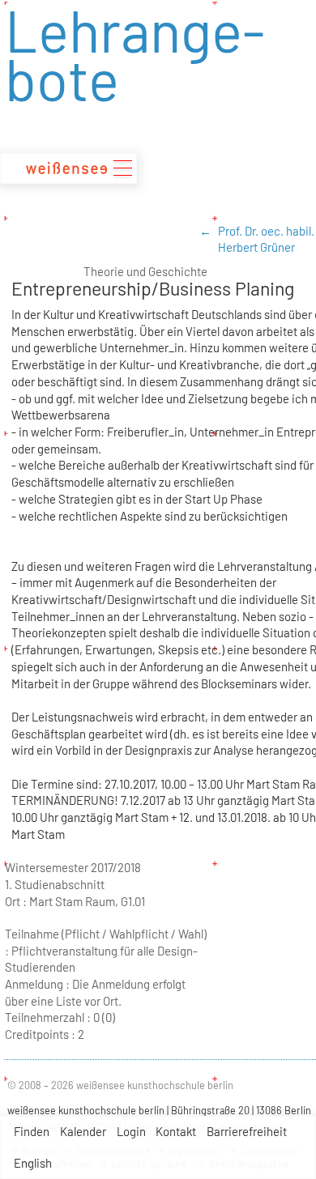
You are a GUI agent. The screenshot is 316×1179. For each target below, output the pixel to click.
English (33, 1163)
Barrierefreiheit (247, 1131)
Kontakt (176, 1131)
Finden (31, 1131)
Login (131, 1131)
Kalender (83, 1131)
